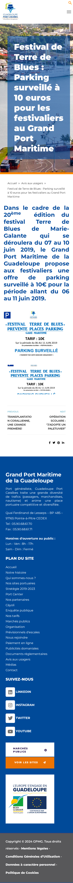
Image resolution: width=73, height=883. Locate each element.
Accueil (11, 567)
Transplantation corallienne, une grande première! (19, 422)
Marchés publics (18, 621)
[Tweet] (54, 442)
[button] (70, 3)
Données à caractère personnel (30, 864)
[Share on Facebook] (50, 442)
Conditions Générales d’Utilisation (33, 856)
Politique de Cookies (22, 873)
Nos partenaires (17, 599)
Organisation (15, 627)
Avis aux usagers (18, 659)
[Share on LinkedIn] (63, 442)
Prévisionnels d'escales (23, 632)
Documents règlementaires (26, 654)
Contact (12, 670)
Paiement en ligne (19, 643)
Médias (11, 664)
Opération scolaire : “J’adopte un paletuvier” (56, 422)
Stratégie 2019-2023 (20, 589)
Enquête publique (19, 610)
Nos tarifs (12, 616)
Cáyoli (10, 605)
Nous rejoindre (17, 637)
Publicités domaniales (22, 648)
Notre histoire (16, 572)
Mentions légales (34, 848)
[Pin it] (58, 442)
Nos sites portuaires (20, 583)
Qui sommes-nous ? (21, 578)
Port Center (14, 594)
